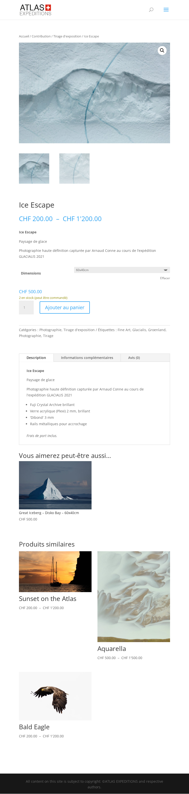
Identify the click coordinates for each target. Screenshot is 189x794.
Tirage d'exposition (67, 36)
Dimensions (31, 273)
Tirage (48, 335)
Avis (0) (134, 357)
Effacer (165, 278)
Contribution (41, 36)
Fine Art (124, 329)
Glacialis (139, 329)
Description (36, 357)
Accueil (24, 36)
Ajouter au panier (64, 307)
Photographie (50, 329)
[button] (162, 50)
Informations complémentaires (87, 357)
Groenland (157, 329)
